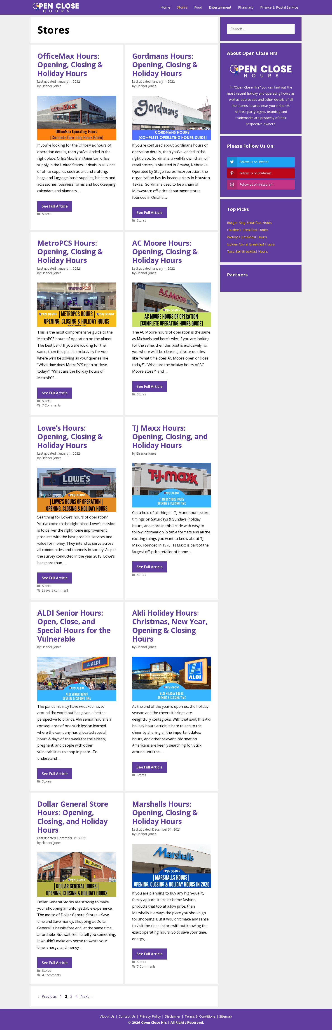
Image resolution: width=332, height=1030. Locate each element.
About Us (107, 1016)
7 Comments (51, 405)
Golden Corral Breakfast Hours (251, 244)
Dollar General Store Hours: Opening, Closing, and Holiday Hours (72, 817)
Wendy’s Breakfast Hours (247, 237)
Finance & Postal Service (279, 7)
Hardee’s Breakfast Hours (247, 229)
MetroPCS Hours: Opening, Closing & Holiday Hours (70, 251)
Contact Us (127, 1016)
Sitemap (225, 1016)
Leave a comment (55, 590)
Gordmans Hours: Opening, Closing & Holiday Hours (165, 64)
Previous (47, 996)
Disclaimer (173, 1016)
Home (165, 7)
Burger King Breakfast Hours (249, 222)
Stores (182, 7)
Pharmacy (245, 7)
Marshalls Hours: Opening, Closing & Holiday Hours (165, 812)
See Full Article (55, 206)
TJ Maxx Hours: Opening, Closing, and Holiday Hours (170, 436)
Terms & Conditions (200, 1016)
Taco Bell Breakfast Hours (247, 251)
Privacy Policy (150, 1016)
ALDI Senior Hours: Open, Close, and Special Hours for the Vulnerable (74, 626)
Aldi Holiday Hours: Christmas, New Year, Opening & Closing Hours (170, 626)
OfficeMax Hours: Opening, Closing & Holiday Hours (70, 64)
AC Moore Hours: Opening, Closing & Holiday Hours (165, 251)
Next (87, 996)
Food (198, 7)
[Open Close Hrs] (57, 7)
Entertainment (220, 7)
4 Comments (51, 975)
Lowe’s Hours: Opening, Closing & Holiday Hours (70, 436)
